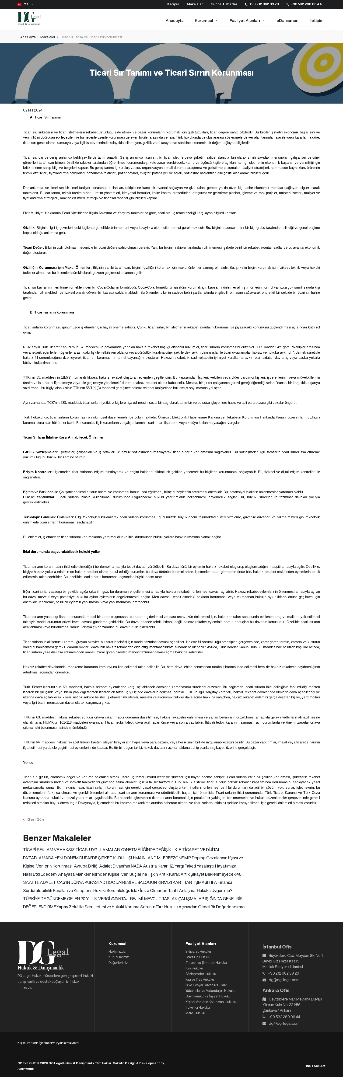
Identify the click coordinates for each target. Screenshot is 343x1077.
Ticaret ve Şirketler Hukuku (206, 962)
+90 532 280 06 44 (306, 4)
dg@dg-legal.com (284, 980)
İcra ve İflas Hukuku (200, 979)
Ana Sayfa (28, 37)
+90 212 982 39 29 (264, 4)
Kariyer (173, 4)
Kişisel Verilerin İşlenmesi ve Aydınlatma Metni (48, 1042)
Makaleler (195, 4)
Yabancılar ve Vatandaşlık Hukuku (210, 990)
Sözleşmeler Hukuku (201, 974)
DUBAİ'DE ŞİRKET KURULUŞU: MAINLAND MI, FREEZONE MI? (135, 858)
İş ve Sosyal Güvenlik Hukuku (207, 985)
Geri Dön (35, 819)
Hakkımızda (117, 951)
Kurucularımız (118, 957)
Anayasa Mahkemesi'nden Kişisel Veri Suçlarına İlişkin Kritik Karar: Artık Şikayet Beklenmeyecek (147, 874)
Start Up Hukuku (198, 957)
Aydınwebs (26, 1068)
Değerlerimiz (118, 962)
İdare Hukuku (195, 1013)
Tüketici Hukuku (198, 1007)
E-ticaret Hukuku (198, 951)
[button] (27, 4)
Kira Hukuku (194, 968)
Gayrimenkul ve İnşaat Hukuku (208, 996)
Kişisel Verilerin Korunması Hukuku (211, 1002)
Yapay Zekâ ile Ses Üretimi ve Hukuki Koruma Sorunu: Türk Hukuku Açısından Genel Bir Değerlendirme (150, 907)
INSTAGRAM (316, 1065)
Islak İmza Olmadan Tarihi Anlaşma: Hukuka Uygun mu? (181, 890)
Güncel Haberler (224, 4)
